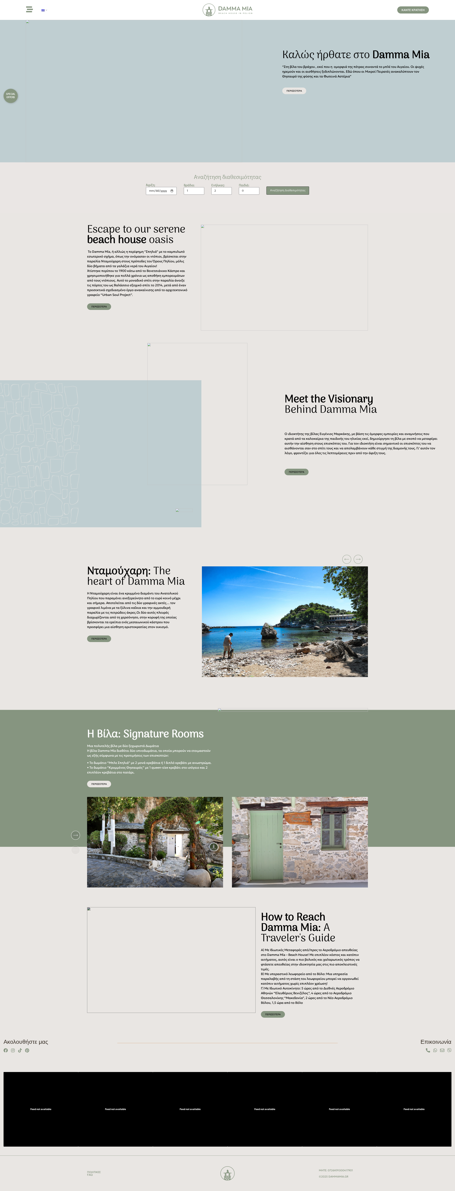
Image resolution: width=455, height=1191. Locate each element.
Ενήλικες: (218, 186)
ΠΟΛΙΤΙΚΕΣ (94, 1172)
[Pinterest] (27, 1050)
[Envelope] (442, 1050)
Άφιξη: (150, 186)
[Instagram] (13, 1050)
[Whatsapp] (435, 1050)
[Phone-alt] (428, 1050)
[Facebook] (6, 1050)
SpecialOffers (10, 95)
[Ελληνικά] (43, 10)
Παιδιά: (244, 186)
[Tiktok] (20, 1050)
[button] (280, 559)
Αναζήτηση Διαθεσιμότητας (287, 190)
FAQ (90, 1174)
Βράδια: (189, 186)
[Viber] (449, 1050)
